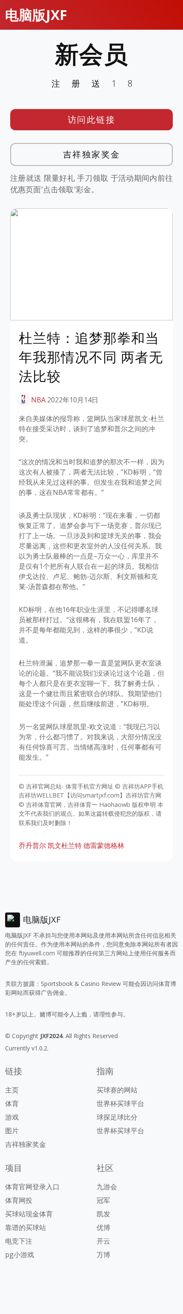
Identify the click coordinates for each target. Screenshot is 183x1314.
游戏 (12, 1117)
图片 (12, 1130)
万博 (103, 1254)
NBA (38, 399)
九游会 (107, 1186)
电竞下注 (18, 1241)
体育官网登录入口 (32, 1186)
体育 (12, 1103)
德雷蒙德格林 (103, 845)
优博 (103, 1227)
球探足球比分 (117, 1117)
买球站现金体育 (29, 1214)
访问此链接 (92, 119)
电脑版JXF (36, 15)
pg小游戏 (19, 1254)
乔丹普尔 (32, 845)
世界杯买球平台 (120, 1103)
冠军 (103, 1200)
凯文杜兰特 (65, 845)
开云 (103, 1241)
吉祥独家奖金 (91, 154)
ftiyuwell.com (37, 953)
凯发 (103, 1214)
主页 (12, 1090)
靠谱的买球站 (25, 1227)
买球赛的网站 (117, 1090)
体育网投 (18, 1200)
